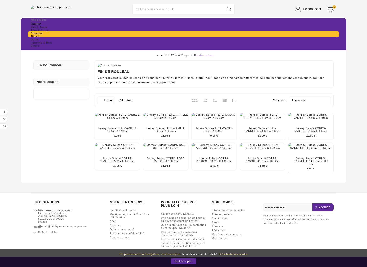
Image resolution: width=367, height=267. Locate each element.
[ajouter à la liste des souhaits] (106, 115)
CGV (113, 221)
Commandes (219, 218)
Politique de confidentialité (127, 233)
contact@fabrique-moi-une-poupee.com (63, 226)
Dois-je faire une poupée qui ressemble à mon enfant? (179, 233)
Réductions (219, 230)
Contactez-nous (120, 237)
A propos (115, 225)
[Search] (229, 9)
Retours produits (222, 214)
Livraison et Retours (123, 210)
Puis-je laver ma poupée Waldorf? (182, 239)
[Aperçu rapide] (121, 115)
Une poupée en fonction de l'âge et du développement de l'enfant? (183, 219)
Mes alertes (219, 238)
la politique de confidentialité (199, 254)
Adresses (218, 226)
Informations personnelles (228, 210)
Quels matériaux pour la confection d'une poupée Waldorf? (183, 226)
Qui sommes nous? (122, 229)
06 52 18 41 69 (47, 232)
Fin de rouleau (49, 65)
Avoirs (216, 222)
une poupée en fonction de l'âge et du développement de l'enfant (183, 245)
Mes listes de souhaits (226, 234)
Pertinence (309, 100)
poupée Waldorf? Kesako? (177, 213)
